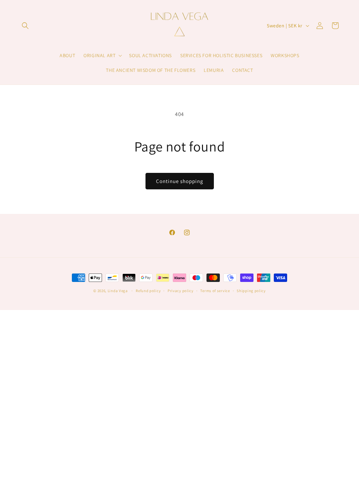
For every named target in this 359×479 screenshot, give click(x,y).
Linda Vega (118, 290)
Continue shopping (179, 181)
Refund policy (148, 290)
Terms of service (215, 290)
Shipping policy (251, 290)
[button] (25, 25)
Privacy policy (181, 290)
